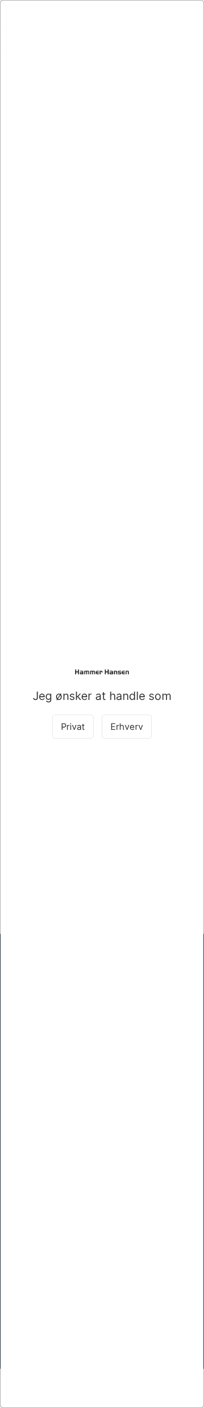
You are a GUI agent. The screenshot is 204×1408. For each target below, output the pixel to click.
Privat (73, 726)
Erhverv (126, 726)
